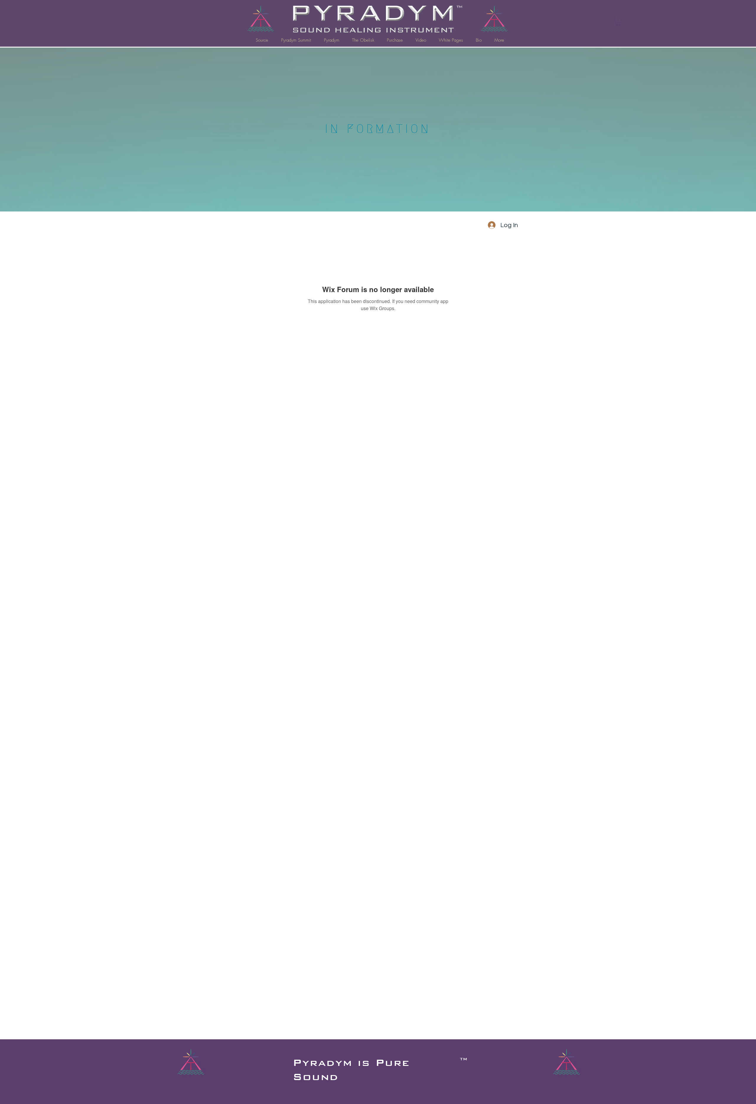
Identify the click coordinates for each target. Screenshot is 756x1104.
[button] (618, 21)
